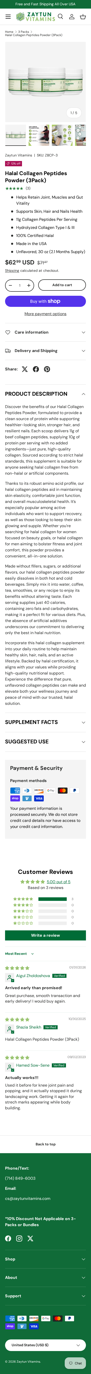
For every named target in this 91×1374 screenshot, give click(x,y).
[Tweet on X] (24, 369)
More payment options (45, 313)
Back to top (46, 1144)
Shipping (12, 270)
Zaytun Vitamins (18, 155)
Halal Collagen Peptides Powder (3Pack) (33, 35)
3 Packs (23, 31)
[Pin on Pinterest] (47, 369)
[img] (17, 968)
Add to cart (62, 285)
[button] (82, 16)
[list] (45, 82)
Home (9, 31)
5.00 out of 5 (59, 881)
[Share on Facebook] (35, 369)
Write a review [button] (45, 935)
